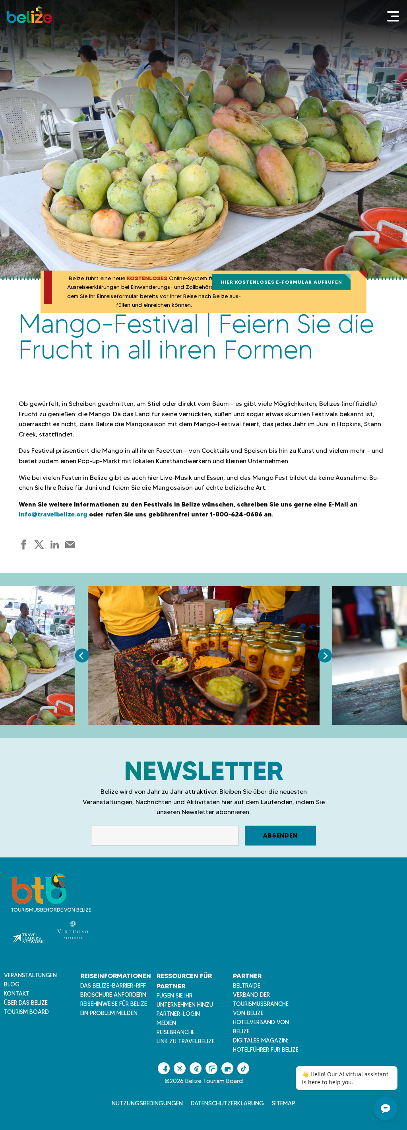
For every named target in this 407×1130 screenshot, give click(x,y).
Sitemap (283, 1103)
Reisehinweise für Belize (113, 1003)
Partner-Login (178, 1013)
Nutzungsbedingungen (147, 1103)
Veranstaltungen (30, 975)
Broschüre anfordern (113, 994)
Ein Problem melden (109, 1013)
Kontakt (16, 993)
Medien (166, 1023)
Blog (11, 984)
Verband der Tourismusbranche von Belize (261, 1004)
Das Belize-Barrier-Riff (113, 985)
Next (325, 655)
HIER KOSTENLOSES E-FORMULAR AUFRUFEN (281, 282)
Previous (82, 655)
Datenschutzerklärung (227, 1103)
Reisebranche (176, 1032)
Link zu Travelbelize (186, 1041)
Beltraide (246, 985)
